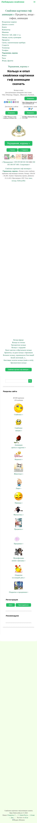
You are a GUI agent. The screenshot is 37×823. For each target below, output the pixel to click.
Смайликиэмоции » (18, 429)
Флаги (4, 55)
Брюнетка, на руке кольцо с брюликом (18, 353)
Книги (4, 27)
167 (14, 164)
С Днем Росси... (23, 815)
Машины (5, 32)
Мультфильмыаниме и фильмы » (18, 559)
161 (24, 162)
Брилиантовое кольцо (18, 363)
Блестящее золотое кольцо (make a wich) (18, 360)
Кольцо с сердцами (19, 347)
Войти (10, 605)
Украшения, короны (10, 53)
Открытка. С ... (12, 815)
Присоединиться (23, 605)
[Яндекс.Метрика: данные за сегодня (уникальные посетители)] (18, 820)
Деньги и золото (8, 24)
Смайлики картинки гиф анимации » (18, 369)
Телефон (5, 50)
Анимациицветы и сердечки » (18, 446)
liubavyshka (21, 181)
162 (27, 162)
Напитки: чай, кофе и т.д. (11, 35)
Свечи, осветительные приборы (13, 43)
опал (30, 178)
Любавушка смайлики (12, 2)
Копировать (30, 98)
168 (17, 164)
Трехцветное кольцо (18, 345)
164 (33, 162)
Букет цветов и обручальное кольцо (18, 350)
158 (15, 162)
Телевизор (5, 48)
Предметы (5, 40)
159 (18, 162)
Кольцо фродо (18, 340)
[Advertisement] (18, 260)
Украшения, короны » (18, 66)
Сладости (5, 45)
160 (21, 162)
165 (8, 164)
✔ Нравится (24, 150)
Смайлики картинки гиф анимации (18, 168)
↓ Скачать (12, 150)
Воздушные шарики (9, 22)
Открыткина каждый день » (18, 576)
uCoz (26, 817)
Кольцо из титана (18, 342)
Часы (4, 58)
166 (11, 164)
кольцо (14, 181)
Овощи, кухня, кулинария (11, 37)
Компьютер (6, 30)
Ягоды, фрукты (7, 61)
